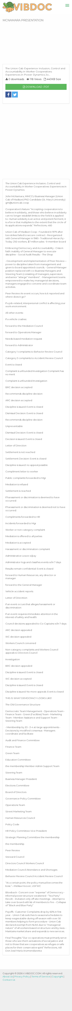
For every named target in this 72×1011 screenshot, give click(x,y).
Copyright (57, 976)
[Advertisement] (36, 44)
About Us (8, 976)
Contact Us (9, 979)
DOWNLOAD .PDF (37, 86)
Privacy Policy (22, 976)
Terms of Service (40, 976)
